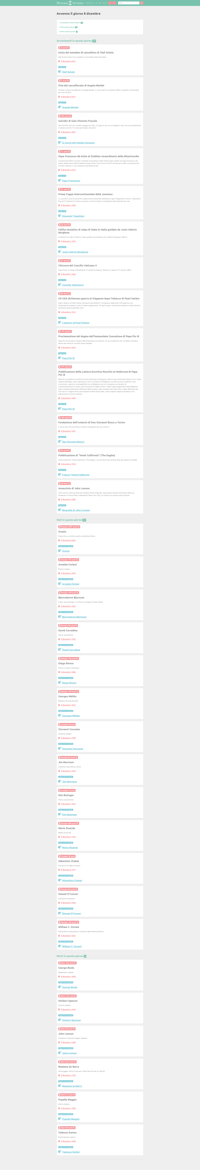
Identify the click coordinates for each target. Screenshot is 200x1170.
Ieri (96, 3)
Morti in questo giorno (67, 31)
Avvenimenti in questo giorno (70, 22)
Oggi (100, 3)
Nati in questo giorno (67, 27)
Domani (105, 3)
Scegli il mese (89, 3)
